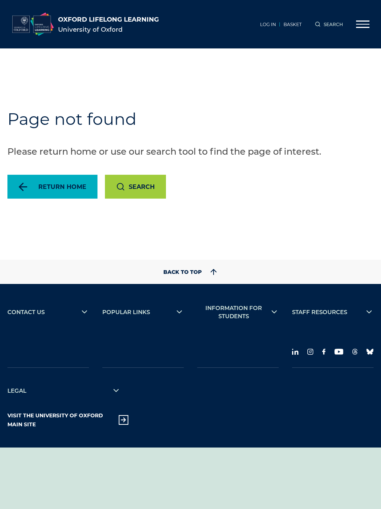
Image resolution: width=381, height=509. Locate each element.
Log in (268, 24)
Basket (293, 24)
